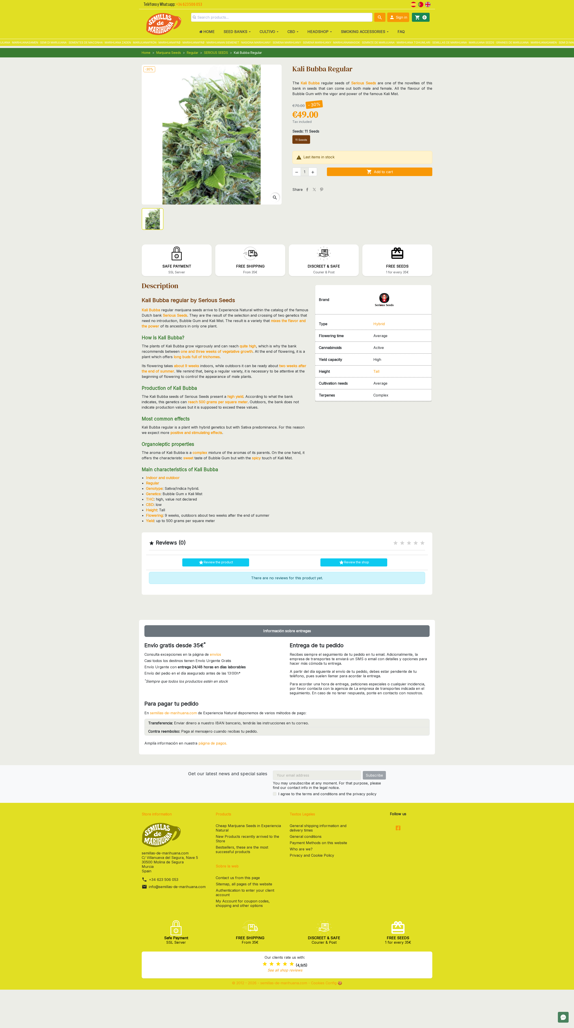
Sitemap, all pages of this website (244, 884)
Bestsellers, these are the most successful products (242, 849)
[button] (398, 17)
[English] (427, 4)
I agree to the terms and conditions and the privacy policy (327, 794)
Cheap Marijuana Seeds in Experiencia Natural (248, 827)
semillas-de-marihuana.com (173, 713)
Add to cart (380, 171)
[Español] (413, 4)
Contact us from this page (238, 878)
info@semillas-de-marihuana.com (177, 886)
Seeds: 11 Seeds (305, 131)
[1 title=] (395, 543)
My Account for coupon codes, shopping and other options (243, 903)
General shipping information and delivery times (318, 827)
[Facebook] (398, 828)
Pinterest (321, 189)
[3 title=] (409, 543)
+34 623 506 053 (163, 879)
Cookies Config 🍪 (326, 983)
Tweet (314, 189)
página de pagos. (212, 743)
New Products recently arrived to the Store (247, 838)
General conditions (306, 836)
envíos (215, 654)
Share (307, 189)
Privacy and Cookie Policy (312, 855)
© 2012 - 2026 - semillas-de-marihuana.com (270, 983)
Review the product (215, 562)
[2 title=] (402, 543)
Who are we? (301, 849)
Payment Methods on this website (318, 843)
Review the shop (354, 562)
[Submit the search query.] (194, 17)
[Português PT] (420, 4)
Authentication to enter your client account (245, 892)
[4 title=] (415, 543)
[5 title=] (422, 543)
